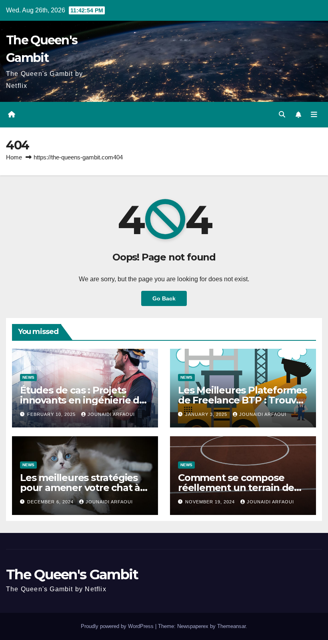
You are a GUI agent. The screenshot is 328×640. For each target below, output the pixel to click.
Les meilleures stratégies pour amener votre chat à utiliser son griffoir (80, 487)
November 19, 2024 (210, 501)
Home (14, 157)
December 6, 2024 (51, 501)
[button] (282, 114)
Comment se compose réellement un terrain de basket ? (236, 487)
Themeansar (231, 626)
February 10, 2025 (52, 414)
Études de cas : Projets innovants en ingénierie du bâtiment (83, 400)
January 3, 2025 (207, 414)
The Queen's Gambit (72, 574)
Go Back (164, 298)
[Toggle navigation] (314, 114)
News (28, 377)
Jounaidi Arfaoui (111, 414)
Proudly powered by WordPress (118, 626)
